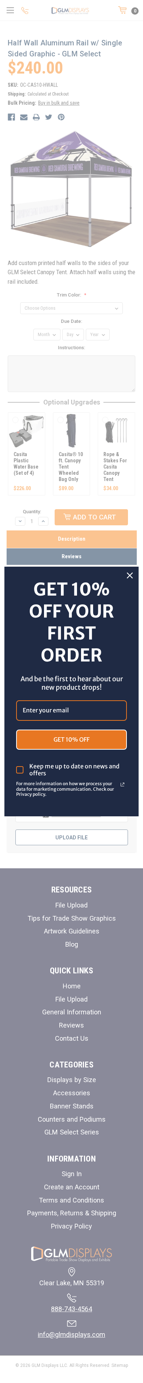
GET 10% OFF (71, 739)
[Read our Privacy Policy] (122, 784)
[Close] (130, 575)
